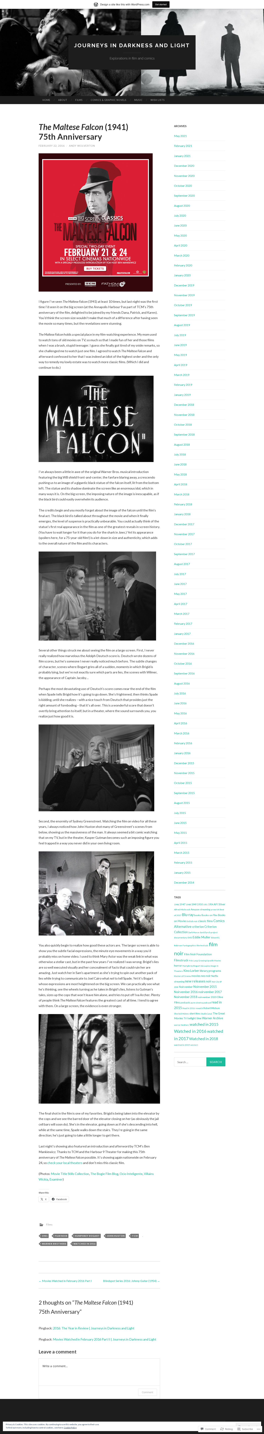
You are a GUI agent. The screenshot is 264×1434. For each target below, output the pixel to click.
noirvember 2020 (207, 997)
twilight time (194, 1018)
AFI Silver (219, 904)
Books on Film (209, 915)
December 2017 (184, 524)
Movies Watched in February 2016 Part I (65, 1280)
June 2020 (180, 225)
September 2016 (184, 673)
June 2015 (180, 822)
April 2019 (180, 365)
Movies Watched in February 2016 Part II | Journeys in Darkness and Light (104, 1339)
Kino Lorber (191, 971)
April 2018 (180, 484)
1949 (193, 904)
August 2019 (182, 325)
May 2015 (180, 832)
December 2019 (184, 285)
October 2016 (183, 663)
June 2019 (180, 345)
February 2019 (183, 384)
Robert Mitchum (211, 1008)
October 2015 (183, 783)
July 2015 (180, 813)
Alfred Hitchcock (182, 909)
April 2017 (180, 603)
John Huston (116, 1235)
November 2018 (184, 414)
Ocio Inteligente (131, 1174)
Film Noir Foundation (198, 954)
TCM (135, 1235)
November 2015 (184, 773)
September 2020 (184, 195)
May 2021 (180, 136)
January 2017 (182, 633)
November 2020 (184, 175)
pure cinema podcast (201, 1002)
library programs (210, 970)
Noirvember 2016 (186, 992)
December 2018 (184, 404)
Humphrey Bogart (87, 1235)
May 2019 (180, 354)
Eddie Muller (201, 937)
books (197, 915)
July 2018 (180, 454)
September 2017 (184, 554)
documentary (180, 937)
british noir (192, 921)
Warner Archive (212, 1018)
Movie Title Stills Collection (70, 1174)
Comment (147, 1392)
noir (208, 981)
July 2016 (180, 693)
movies (195, 975)
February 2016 (183, 743)
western (194, 1045)
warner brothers (54, 1243)
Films (79, 100)
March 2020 (181, 255)
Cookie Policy (70, 1427)
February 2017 (183, 623)
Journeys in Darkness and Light (132, 45)
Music (138, 100)
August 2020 (182, 205)
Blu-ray (188, 914)
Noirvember (186, 986)
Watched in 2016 (84, 1243)
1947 (182, 904)
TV (185, 1018)
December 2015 (184, 763)
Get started (161, 4)
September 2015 (184, 793)
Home (46, 100)
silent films (194, 1013)
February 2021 (183, 145)
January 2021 (182, 155)
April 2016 (180, 723)
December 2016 (184, 643)
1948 (188, 904)
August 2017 (182, 564)
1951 (205, 904)
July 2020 (180, 215)
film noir (61, 1235)
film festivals (202, 945)
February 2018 (183, 504)
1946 (176, 904)
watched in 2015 (204, 1024)
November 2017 (184, 534)
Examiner (56, 1179)
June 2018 (180, 464)
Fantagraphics (189, 945)
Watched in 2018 (203, 1038)
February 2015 (183, 862)
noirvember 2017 (210, 992)
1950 (200, 904)
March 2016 (181, 733)
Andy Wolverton (82, 145)
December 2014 (184, 882)
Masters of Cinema (182, 976)
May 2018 (180, 474)
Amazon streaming (200, 909)
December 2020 (184, 165)
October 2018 (183, 424)
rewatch (199, 1008)
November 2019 (184, 295)
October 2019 (183, 305)
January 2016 (182, 753)
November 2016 (184, 653)
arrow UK (215, 909)
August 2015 (182, 802)
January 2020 (182, 275)
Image (213, 966)
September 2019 (184, 315)
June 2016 (180, 703)
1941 (45, 1235)
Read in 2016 (188, 1008)
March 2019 (181, 374)
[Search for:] (199, 1061)
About (62, 100)
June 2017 (180, 584)
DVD (190, 937)
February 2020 (183, 265)
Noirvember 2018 (185, 997)
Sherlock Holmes (181, 1013)
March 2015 (181, 852)
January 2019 (182, 394)
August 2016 (182, 683)
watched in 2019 (182, 1045)
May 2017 (180, 593)
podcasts (185, 1002)
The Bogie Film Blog (104, 1174)
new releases (195, 981)
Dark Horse (193, 932)
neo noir (206, 975)
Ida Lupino (205, 966)
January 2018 (182, 514)
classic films (205, 921)
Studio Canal (206, 1013)
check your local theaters (64, 1163)
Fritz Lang (193, 960)
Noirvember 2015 (205, 986)
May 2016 (180, 713)
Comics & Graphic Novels (108, 100)
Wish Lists (157, 100)
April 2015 (180, 842)
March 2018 (181, 494)
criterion (198, 926)
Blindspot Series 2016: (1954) (131, 1280)
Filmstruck (181, 960)
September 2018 (184, 434)
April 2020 (180, 245)
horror (178, 965)
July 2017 (180, 574)
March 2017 (181, 613)
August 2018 (182, 444)
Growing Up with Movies (209, 960)
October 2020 (183, 185)
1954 (210, 904)
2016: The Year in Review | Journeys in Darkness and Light (93, 1328)
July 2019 (180, 335)
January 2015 (182, 872)
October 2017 (183, 544)
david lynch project (208, 932)
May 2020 (180, 235)
